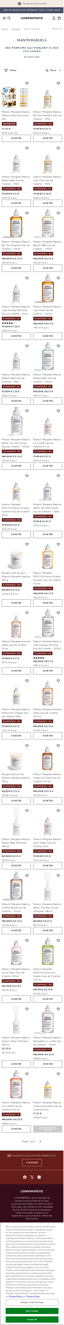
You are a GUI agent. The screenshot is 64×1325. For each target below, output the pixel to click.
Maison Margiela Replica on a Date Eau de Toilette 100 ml (16, 1106)
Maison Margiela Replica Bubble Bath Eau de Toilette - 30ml (16, 378)
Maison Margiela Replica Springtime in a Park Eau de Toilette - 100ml (47, 1041)
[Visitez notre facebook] (24, 1177)
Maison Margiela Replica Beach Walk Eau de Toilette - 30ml (16, 180)
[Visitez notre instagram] (39, 1177)
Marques (16, 29)
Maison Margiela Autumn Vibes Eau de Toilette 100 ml (47, 713)
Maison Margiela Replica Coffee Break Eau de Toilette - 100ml (16, 908)
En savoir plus (32, 57)
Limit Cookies (32, 1311)
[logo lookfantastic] (32, 18)
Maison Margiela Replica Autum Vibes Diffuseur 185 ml (16, 1041)
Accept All (32, 1319)
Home (5, 29)
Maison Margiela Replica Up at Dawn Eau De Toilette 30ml (47, 843)
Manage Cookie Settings (32, 1302)
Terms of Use (33, 1296)
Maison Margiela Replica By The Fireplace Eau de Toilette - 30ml (47, 115)
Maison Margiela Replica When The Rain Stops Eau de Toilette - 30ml (47, 508)
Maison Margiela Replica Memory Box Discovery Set (16, 115)
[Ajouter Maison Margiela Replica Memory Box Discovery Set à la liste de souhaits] (27, 83)
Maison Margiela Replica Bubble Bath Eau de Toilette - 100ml (47, 378)
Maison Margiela (32, 40)
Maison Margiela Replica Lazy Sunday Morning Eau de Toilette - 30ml (16, 310)
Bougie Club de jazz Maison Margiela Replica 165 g (16, 576)
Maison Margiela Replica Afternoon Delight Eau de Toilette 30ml (16, 713)
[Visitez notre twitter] (32, 1177)
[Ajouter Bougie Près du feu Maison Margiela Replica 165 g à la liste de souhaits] (27, 745)
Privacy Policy (15, 1296)
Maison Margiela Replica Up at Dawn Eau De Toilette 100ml (16, 973)
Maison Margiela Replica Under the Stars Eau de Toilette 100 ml (47, 778)
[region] (32, 1273)
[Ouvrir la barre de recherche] (9, 18)
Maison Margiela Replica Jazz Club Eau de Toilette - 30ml (47, 180)
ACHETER (16, 138)
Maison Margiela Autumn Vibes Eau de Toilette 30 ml (16, 645)
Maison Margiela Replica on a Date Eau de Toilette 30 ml (47, 443)
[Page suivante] (40, 1141)
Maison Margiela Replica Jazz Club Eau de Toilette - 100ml (47, 310)
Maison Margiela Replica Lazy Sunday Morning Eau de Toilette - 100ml (47, 645)
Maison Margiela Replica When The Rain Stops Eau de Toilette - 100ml (16, 443)
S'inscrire (32, 1162)
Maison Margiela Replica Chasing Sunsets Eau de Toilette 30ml (47, 1106)
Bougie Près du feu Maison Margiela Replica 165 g (16, 778)
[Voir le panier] (59, 18)
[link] (53, 18)
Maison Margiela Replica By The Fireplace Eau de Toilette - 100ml (16, 245)
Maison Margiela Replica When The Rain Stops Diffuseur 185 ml (47, 908)
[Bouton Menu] (3, 18)
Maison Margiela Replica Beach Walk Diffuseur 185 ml (16, 843)
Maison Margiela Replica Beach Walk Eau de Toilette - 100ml (47, 245)
